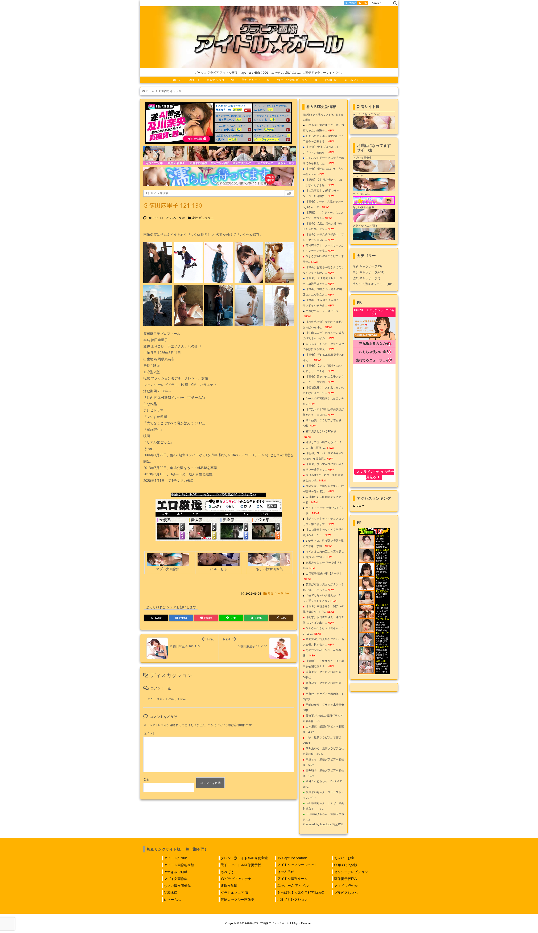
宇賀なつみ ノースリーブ (322, 311)
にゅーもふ (172, 899)
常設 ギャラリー (174, 91)
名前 (146, 779)
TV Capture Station (292, 858)
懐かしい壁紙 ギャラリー (373, 284)
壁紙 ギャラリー (366, 278)
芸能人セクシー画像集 (237, 899)
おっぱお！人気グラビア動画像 (300, 892)
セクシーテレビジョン (351, 871)
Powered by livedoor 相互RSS (323, 824)
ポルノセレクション (292, 899)
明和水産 (170, 892)
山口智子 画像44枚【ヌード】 (324, 573)
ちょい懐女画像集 (177, 885)
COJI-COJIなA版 (345, 865)
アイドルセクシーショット (297, 864)
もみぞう (227, 871)
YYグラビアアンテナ (236, 878)
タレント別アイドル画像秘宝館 (244, 858)
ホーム (150, 91)
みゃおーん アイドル (293, 885)
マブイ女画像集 (175, 878)
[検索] (395, 3)
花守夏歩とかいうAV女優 (321, 431)
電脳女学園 (229, 885)
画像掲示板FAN (345, 878)
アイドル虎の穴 (346, 885)
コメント (149, 733)
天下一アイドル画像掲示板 (241, 865)
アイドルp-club (175, 858)
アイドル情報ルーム (292, 878)
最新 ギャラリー (367, 266)
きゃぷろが (285, 871)
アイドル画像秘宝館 (179, 865)
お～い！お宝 (344, 858)
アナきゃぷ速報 (175, 871)
